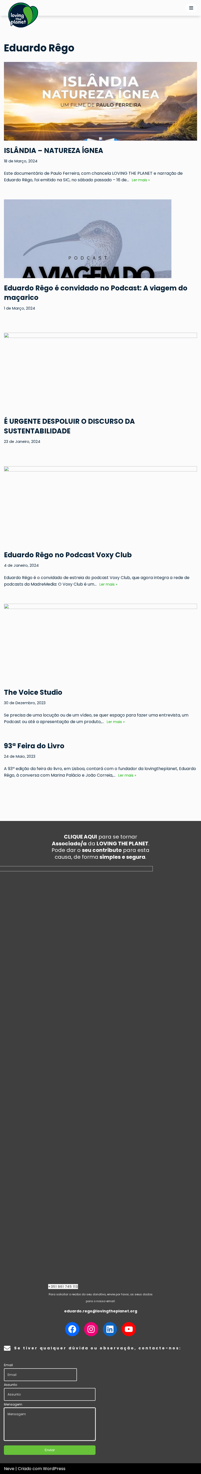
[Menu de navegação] (191, 8)
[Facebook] (72, 1329)
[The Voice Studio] (100, 668)
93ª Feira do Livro (34, 746)
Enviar (50, 1450)
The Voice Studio (33, 692)
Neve (9, 1469)
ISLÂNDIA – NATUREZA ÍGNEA (53, 150)
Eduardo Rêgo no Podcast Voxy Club (68, 555)
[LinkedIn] (110, 1329)
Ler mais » (140, 180)
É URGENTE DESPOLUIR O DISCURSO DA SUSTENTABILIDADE (69, 426)
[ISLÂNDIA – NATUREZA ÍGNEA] (100, 126)
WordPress (54, 1469)
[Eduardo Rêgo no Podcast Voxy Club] (100, 530)
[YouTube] (129, 1329)
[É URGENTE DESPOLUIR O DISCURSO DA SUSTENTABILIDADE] (100, 397)
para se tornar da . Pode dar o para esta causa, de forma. (100, 847)
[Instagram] (91, 1329)
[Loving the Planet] (23, 15)
